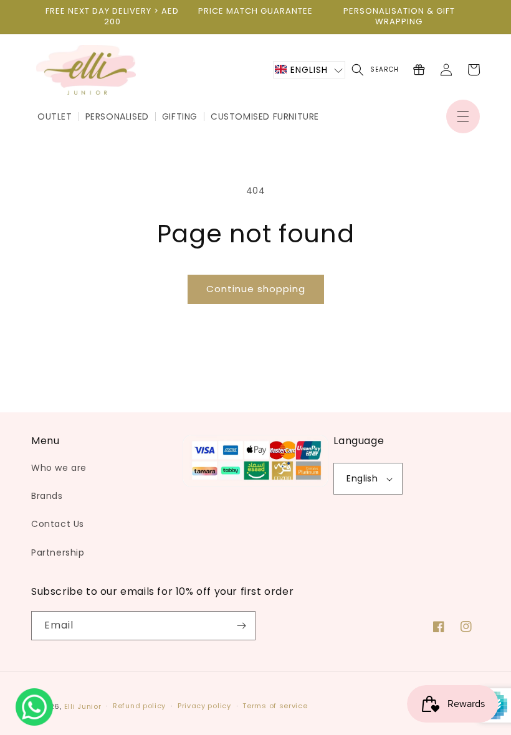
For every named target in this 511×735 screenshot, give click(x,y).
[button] (463, 116)
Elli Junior (83, 706)
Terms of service (274, 706)
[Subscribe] (241, 625)
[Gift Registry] (418, 69)
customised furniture (265, 116)
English (362, 478)
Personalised (117, 116)
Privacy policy (204, 706)
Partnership (58, 552)
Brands (47, 496)
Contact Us (57, 524)
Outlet (54, 116)
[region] (112, 17)
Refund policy (139, 706)
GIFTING (180, 116)
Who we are (59, 468)
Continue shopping (255, 288)
